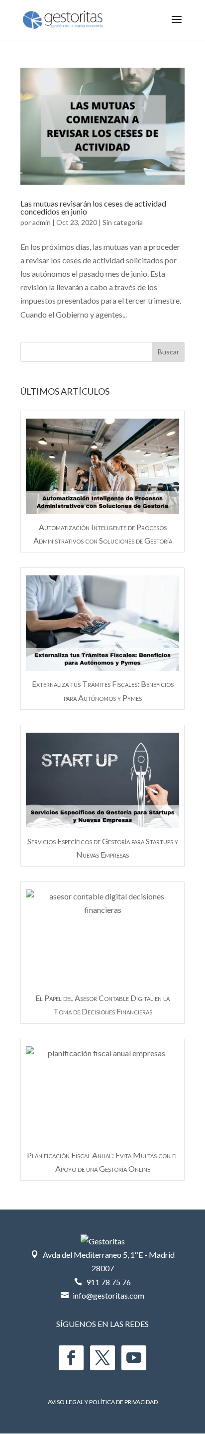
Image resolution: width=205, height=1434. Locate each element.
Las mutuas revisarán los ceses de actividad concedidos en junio (93, 207)
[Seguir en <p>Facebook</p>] (71, 1357)
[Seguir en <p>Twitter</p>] (102, 1357)
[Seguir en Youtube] (133, 1357)
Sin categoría (122, 222)
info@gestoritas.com (108, 1295)
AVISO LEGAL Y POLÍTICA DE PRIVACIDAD (103, 1402)
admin (41, 222)
